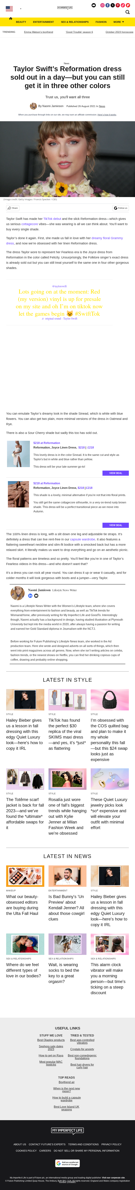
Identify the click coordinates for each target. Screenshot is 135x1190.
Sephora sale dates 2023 (51, 1048)
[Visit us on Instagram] (102, 5)
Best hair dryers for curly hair (82, 1066)
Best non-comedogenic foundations (82, 1057)
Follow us (122, 208)
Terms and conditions (83, 1144)
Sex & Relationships (75, 22)
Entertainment (43, 22)
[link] (18, 455)
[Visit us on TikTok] (123, 5)
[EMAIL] (37, 595)
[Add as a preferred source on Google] (67, 1163)
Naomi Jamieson (52, 106)
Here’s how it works (107, 115)
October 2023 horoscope (119, 32)
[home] (10, 22)
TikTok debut (52, 219)
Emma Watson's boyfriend (38, 32)
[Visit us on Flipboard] (128, 5)
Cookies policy (26, 1150)
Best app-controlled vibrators (82, 1041)
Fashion (101, 22)
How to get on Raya (51, 1055)
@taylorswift (59, 286)
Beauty (21, 22)
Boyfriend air (67, 1082)
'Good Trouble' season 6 (79, 32)
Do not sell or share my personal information (86, 1150)
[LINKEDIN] (31, 595)
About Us (20, 1144)
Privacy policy (111, 1144)
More (118, 22)
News (66, 63)
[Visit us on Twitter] (113, 5)
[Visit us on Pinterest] (118, 5)
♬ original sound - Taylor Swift (59, 318)
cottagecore (29, 224)
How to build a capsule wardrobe (66, 1099)
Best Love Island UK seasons (66, 1108)
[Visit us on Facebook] (107, 5)
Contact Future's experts (47, 1144)
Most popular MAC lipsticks (51, 1063)
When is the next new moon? (66, 1090)
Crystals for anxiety (82, 1049)
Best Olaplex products (51, 1040)
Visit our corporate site (113, 1177)
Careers (45, 1150)
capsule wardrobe (82, 539)
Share (15, 208)
